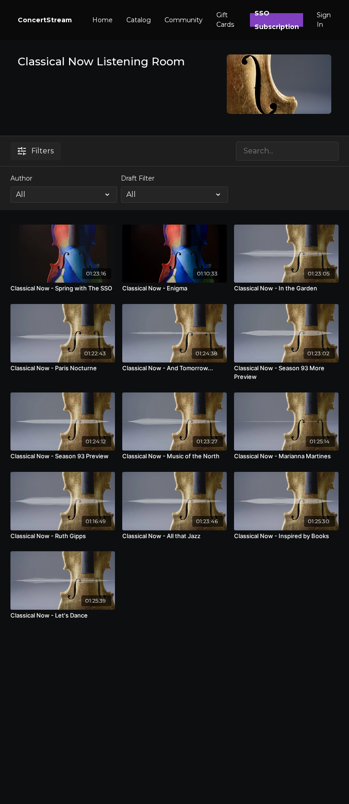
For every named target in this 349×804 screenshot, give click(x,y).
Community (184, 20)
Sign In (324, 20)
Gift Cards (225, 20)
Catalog (138, 20)
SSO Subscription (276, 20)
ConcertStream (45, 20)
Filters (42, 151)
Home (102, 20)
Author (21, 178)
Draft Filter (138, 178)
